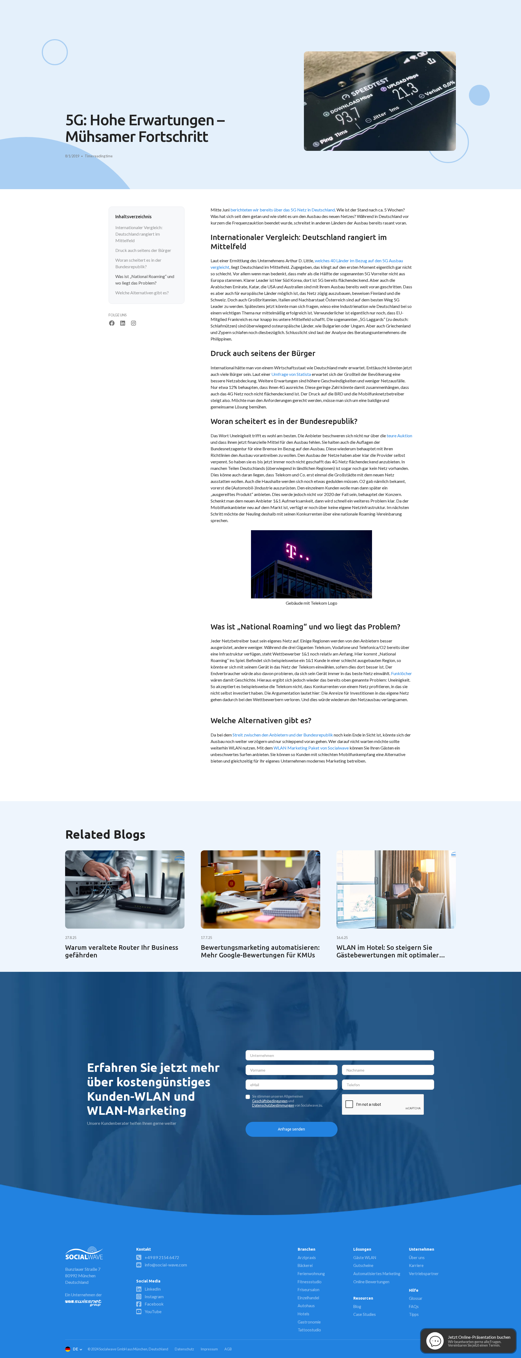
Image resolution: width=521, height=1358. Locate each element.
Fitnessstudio (310, 1281)
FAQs (414, 1306)
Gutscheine (363, 1265)
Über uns (417, 1257)
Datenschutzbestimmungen (273, 1105)
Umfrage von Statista (291, 374)
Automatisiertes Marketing (376, 1273)
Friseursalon (308, 1289)
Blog (357, 1306)
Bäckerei (305, 1265)
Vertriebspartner (424, 1273)
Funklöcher (401, 673)
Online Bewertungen (371, 1281)
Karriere (416, 1265)
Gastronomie (309, 1322)
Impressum (209, 1349)
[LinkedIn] (122, 323)
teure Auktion (399, 435)
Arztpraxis (307, 1257)
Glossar (415, 1298)
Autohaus (306, 1305)
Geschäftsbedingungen (270, 1101)
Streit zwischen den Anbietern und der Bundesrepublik (283, 734)
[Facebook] (112, 323)
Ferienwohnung (311, 1273)
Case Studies (364, 1314)
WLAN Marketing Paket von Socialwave (311, 747)
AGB (228, 1349)
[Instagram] (133, 323)
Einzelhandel (308, 1297)
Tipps (414, 1314)
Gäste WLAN (364, 1257)
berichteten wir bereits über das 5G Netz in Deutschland (282, 209)
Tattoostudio (309, 1330)
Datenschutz (184, 1349)
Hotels (303, 1314)
